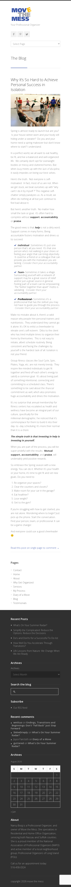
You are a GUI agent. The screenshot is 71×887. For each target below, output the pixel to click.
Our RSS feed (20, 707)
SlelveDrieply (20, 732)
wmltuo (17, 722)
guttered (18, 743)
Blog (15, 598)
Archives (15, 668)
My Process (19, 590)
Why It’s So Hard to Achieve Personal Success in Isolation (34, 84)
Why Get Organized (23, 582)
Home (16, 574)
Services (17, 586)
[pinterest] (20, 34)
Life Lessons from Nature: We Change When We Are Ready (36, 652)
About (16, 578)
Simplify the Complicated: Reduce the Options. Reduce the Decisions (33, 632)
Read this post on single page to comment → (35, 547)
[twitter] (27, 34)
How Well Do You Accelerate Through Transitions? (32, 644)
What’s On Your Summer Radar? (30, 625)
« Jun (13, 811)
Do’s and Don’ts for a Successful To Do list (35, 638)
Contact (17, 570)
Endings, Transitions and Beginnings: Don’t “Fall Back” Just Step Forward (33, 725)
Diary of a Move (21, 594)
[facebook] (14, 34)
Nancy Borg (17, 825)
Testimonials (20, 603)
